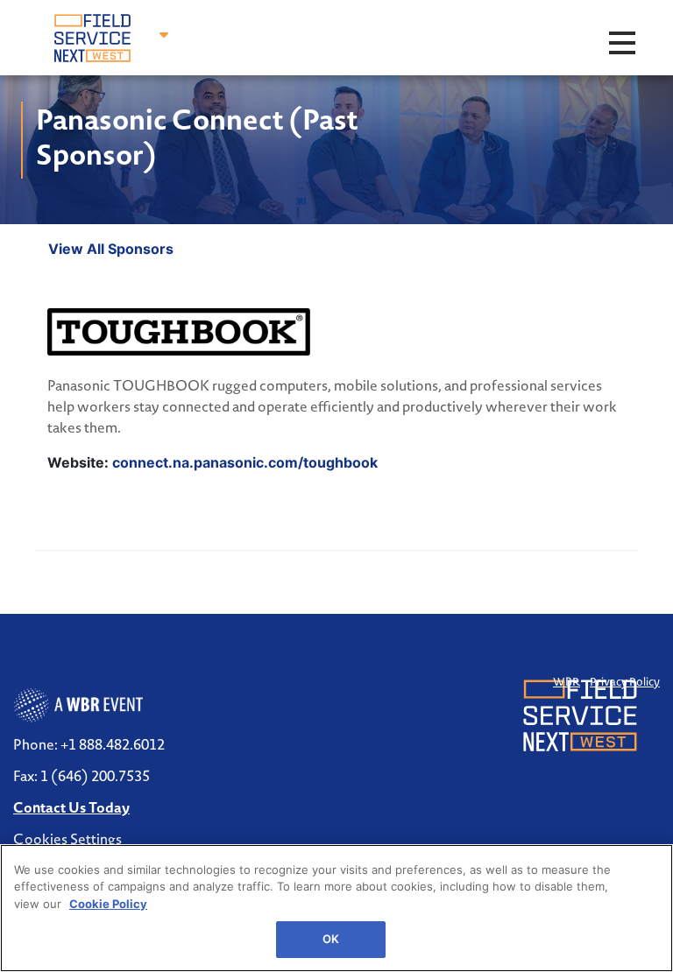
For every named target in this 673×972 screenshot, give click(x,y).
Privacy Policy (625, 681)
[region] (336, 908)
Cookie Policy (108, 904)
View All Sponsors (111, 248)
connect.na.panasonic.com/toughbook (245, 462)
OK (330, 939)
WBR (566, 681)
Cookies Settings (67, 839)
